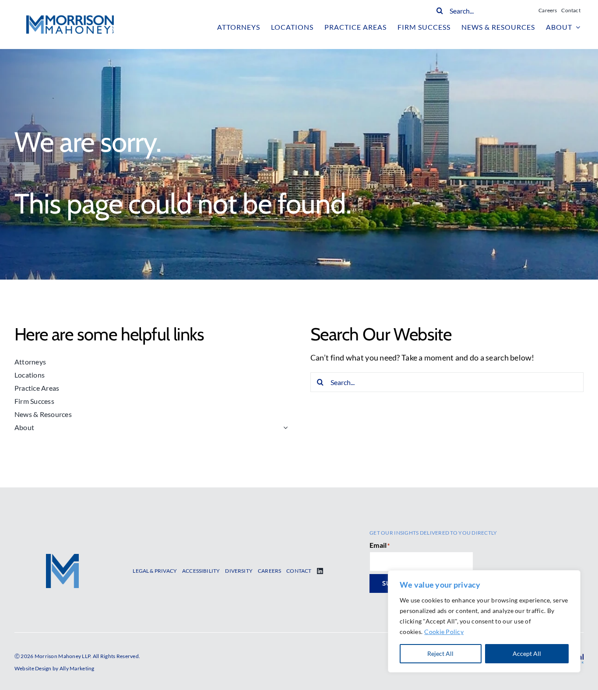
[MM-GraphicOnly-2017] (62, 558)
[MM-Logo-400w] (70, 19)
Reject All (440, 653)
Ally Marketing (77, 668)
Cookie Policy (444, 631)
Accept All (527, 653)
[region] (484, 621)
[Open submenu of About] (284, 427)
